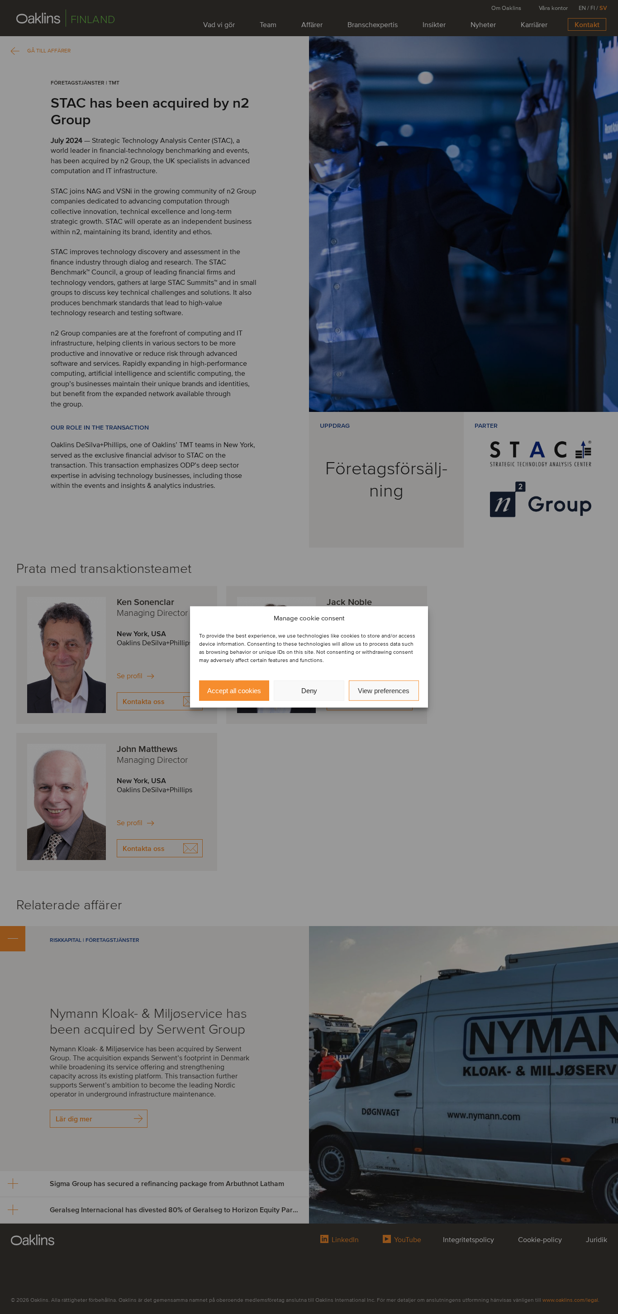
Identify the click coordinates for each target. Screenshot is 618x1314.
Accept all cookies (234, 691)
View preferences (383, 691)
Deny (309, 691)
